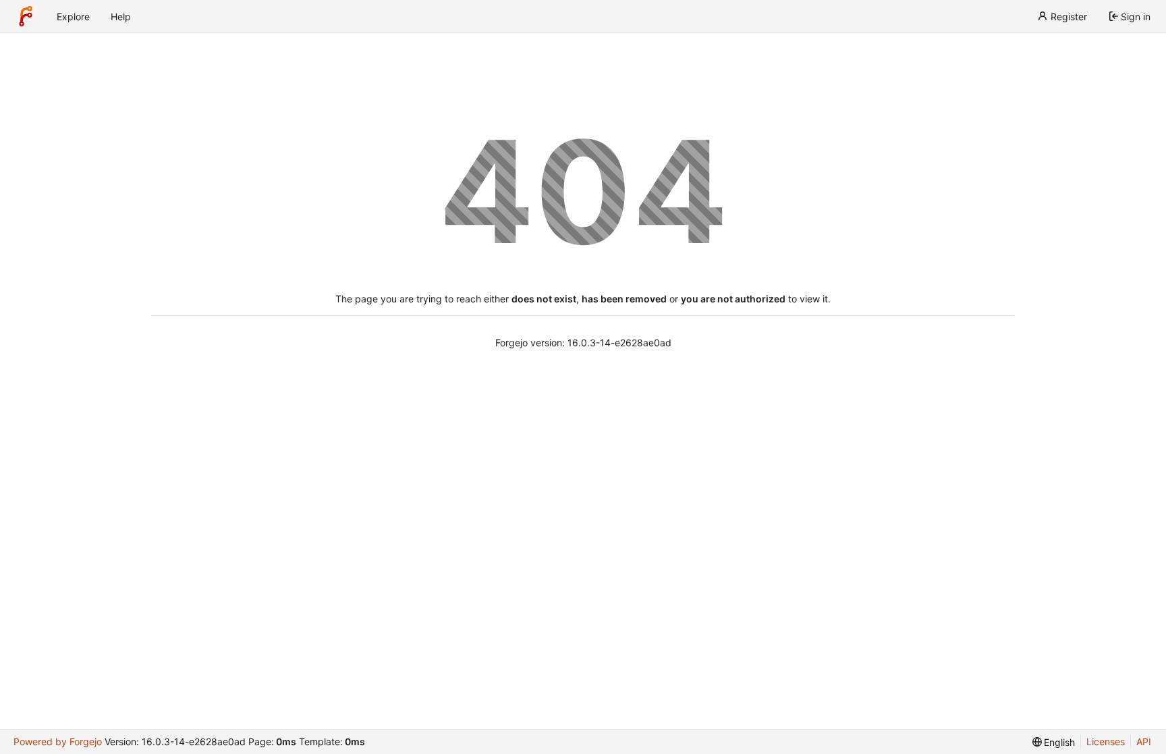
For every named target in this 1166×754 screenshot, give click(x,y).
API (1143, 741)
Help (121, 16)
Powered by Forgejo (57, 741)
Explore (73, 16)
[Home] (26, 16)
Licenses (1105, 741)
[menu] (1054, 742)
